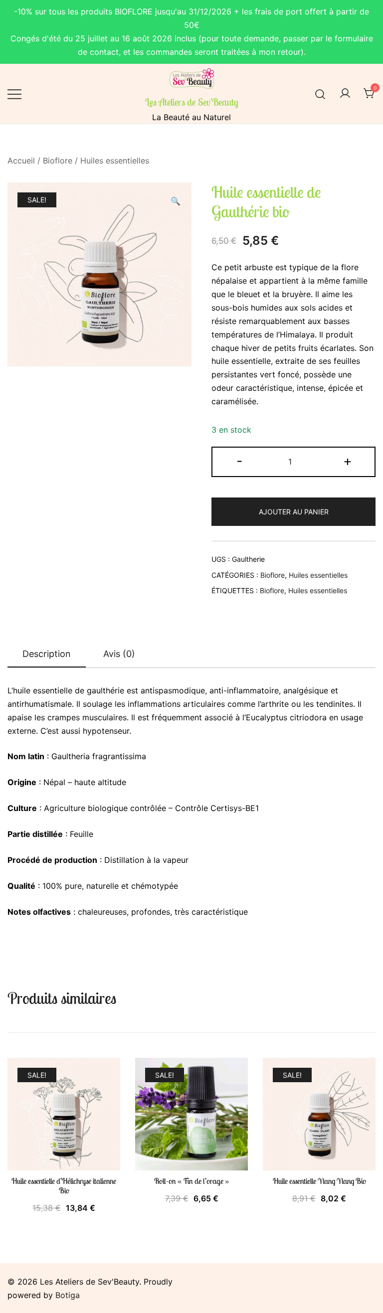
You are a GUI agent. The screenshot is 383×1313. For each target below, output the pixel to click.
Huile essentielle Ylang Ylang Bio (319, 1181)
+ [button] (347, 461)
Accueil (21, 160)
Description (46, 654)
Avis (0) (119, 654)
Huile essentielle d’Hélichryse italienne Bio (63, 1185)
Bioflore (57, 160)
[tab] (46, 654)
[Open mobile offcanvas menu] (14, 94)
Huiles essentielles (114, 160)
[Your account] (345, 93)
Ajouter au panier (294, 511)
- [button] (239, 461)
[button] (176, 201)
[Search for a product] (320, 93)
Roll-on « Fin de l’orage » (191, 1181)
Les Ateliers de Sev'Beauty (191, 102)
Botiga (67, 1295)
